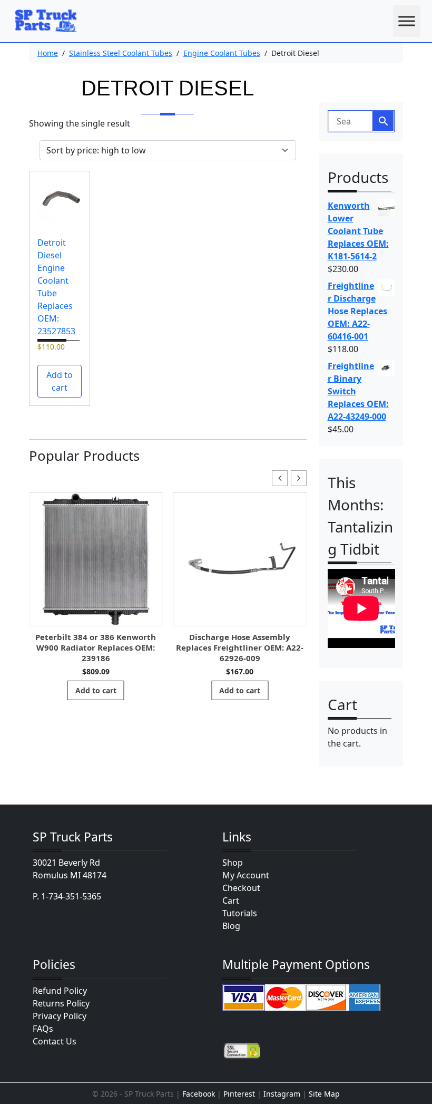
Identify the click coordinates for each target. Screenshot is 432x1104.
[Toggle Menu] (406, 21)
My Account (245, 875)
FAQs (43, 1028)
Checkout (241, 888)
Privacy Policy (59, 1016)
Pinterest (239, 1094)
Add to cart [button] (59, 381)
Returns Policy (61, 1003)
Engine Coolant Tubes (221, 53)
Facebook (198, 1094)
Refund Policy (60, 990)
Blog (231, 926)
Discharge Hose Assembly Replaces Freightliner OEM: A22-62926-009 (239, 647)
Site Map (324, 1094)
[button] (299, 478)
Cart (230, 900)
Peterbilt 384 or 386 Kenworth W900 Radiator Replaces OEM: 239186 (95, 647)
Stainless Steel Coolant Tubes (120, 53)
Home (47, 53)
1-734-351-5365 (71, 896)
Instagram (281, 1094)
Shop (232, 862)
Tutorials (239, 913)
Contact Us (54, 1041)
